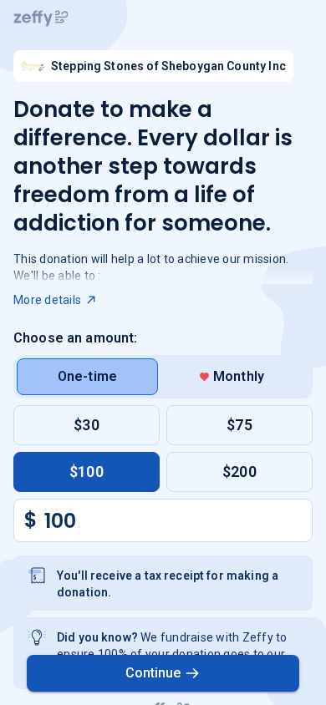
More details (47, 300)
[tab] (87, 376)
